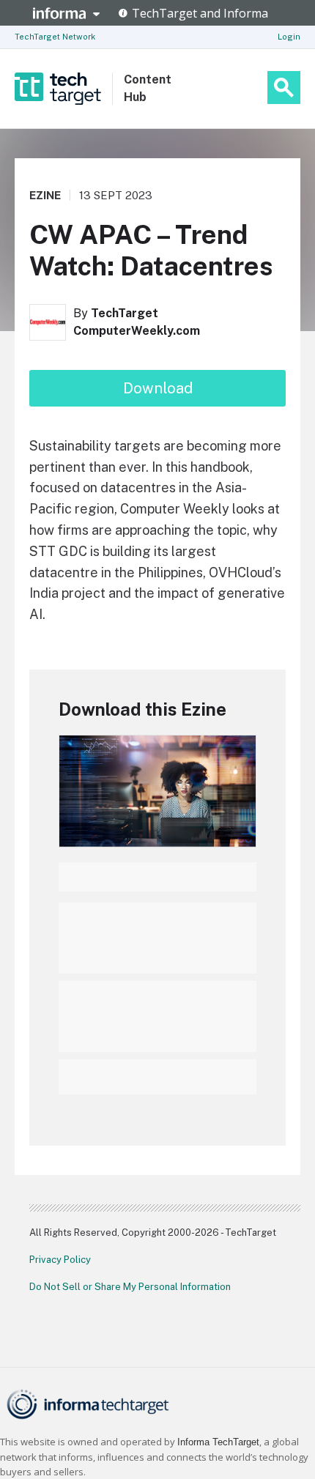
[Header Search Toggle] (283, 87)
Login (289, 36)
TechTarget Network (55, 36)
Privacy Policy (60, 1259)
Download (158, 388)
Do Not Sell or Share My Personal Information (130, 1286)
